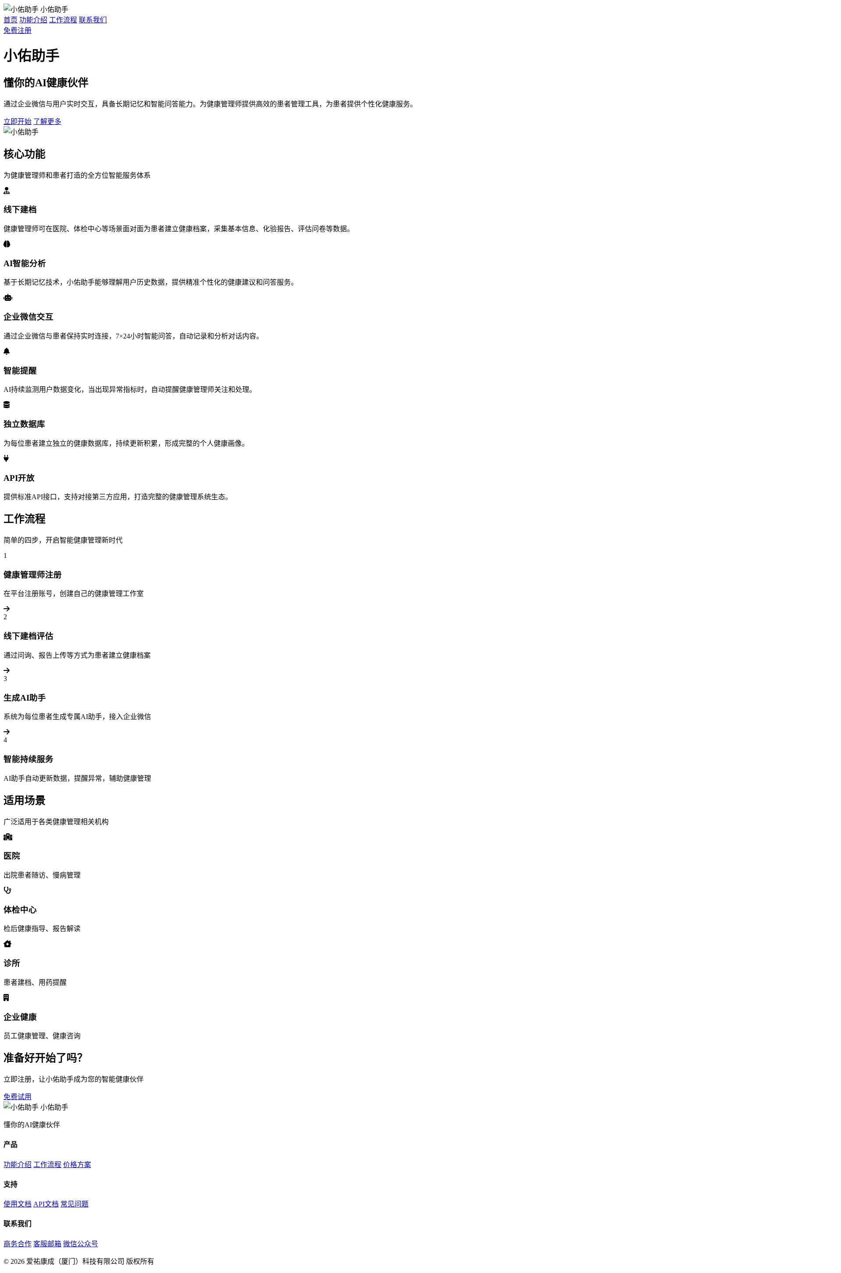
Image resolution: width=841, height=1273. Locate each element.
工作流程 (63, 20)
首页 (11, 20)
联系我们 (93, 20)
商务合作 (18, 1244)
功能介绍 (33, 20)
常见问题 (74, 1204)
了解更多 (47, 121)
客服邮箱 (47, 1244)
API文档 (46, 1204)
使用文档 (18, 1204)
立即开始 (18, 121)
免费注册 (18, 30)
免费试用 (18, 1096)
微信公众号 (80, 1244)
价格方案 (77, 1164)
